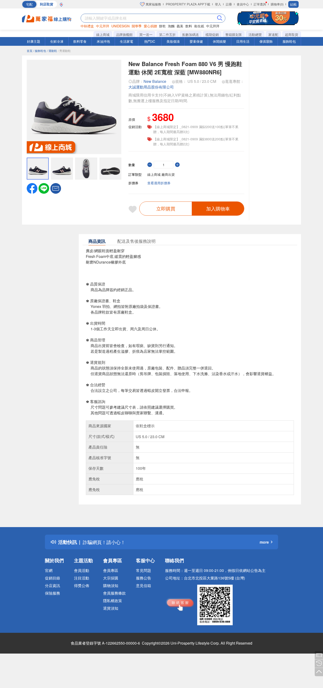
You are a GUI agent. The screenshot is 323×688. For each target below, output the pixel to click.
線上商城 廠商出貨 (161, 174)
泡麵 (171, 26)
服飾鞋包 (289, 41)
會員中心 (243, 4)
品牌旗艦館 (124, 34)
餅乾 (162, 26)
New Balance (155, 81)
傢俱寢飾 (266, 41)
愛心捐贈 (150, 26)
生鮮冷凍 (56, 41)
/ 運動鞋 (52, 51)
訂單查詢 (260, 4)
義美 (180, 26)
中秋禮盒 (87, 26)
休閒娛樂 (219, 41)
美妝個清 (173, 41)
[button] (55, 187)
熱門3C (149, 41)
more (264, 542)
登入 (218, 4)
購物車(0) (277, 4)
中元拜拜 (102, 26)
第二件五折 (167, 34)
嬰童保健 (196, 41)
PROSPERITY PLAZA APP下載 (188, 4)
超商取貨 (291, 34)
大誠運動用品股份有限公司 (151, 87)
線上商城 (102, 34)
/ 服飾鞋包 (39, 51)
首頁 (29, 51)
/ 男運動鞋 (64, 51)
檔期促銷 (212, 34)
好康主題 (33, 41)
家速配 (273, 34)
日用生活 (242, 41)
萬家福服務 (153, 4)
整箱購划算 (233, 34)
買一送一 (146, 34)
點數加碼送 (190, 34)
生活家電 (126, 41)
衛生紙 (199, 26)
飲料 (188, 26)
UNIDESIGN (120, 26)
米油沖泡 (103, 41)
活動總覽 (255, 34)
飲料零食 (80, 41)
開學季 (137, 26)
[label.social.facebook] (32, 187)
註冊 (229, 4)
